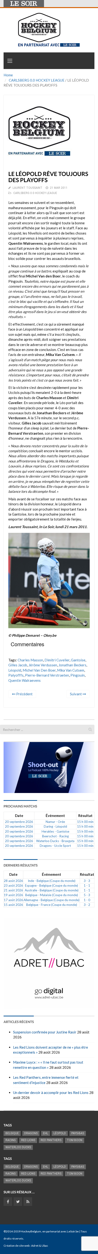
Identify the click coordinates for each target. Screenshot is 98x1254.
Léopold (14, 670)
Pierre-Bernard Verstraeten (47, 675)
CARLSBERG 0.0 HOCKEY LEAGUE (36, 80)
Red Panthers (51, 1140)
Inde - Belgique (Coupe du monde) (51, 881)
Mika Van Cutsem (70, 670)
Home (8, 75)
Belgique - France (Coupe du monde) (51, 905)
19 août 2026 (13, 895)
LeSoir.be (73, 1231)
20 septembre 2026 (19, 822)
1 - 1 (87, 885)
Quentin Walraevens (24, 680)
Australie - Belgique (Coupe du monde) (51, 890)
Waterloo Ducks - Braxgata (55, 841)
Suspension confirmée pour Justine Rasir (44, 1032)
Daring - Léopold (55, 826)
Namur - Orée (55, 822)
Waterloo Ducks (18, 1147)
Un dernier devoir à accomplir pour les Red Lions (50, 1092)
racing (10, 1140)
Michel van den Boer (39, 670)
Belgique (12, 1133)
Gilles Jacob (17, 665)
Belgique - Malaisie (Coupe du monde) (51, 895)
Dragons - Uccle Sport (55, 846)
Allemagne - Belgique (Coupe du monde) (51, 900)
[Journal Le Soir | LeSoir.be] (24, 3)
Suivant (76, 694)
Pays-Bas (77, 1133)
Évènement (55, 815)
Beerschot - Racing (55, 836)
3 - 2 (87, 905)
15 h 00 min (85, 822)
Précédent (24, 694)
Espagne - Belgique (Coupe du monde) (51, 885)
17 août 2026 (13, 900)
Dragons (31, 1133)
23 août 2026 (13, 885)
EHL (45, 1133)
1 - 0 (87, 900)
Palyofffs (16, 675)
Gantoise (78, 660)
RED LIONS (28, 1140)
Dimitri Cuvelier (56, 660)
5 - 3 (87, 895)
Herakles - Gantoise (55, 831)
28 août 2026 (13, 881)
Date (19, 815)
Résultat (85, 815)
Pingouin (77, 675)
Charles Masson (30, 660)
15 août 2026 (13, 905)
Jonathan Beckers (72, 665)
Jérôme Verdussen (43, 665)
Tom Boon (74, 1140)
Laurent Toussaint (27, 187)
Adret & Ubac (39, 1245)
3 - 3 (87, 881)
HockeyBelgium (31, 1231)
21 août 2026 (13, 890)
